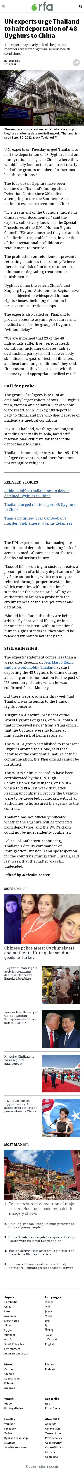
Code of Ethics (54, 1447)
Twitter (8, 1433)
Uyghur (8, 1330)
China (8, 1306)
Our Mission (52, 1428)
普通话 (49, 1302)
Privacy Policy (53, 1438)
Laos (7, 1311)
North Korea (11, 1320)
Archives (9, 1388)
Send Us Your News (16, 1447)
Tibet (7, 1325)
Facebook (10, 1428)
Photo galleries (13, 1408)
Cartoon (9, 1369)
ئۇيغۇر (48, 1334)
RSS (47, 1403)
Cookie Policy (53, 1442)
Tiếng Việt (51, 1339)
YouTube (9, 1424)
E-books (9, 1383)
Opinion (9, 1374)
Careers (50, 1452)
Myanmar (10, 1316)
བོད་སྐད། (49, 1330)
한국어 (49, 1316)
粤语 (47, 1306)
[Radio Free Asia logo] (42, 6)
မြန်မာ (48, 1311)
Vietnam (9, 1334)
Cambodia (10, 1302)
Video (8, 1403)
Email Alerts (52, 1408)
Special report (12, 1378)
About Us (50, 1424)
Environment (12, 1349)
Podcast (50, 1369)
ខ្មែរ (46, 1325)
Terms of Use (53, 1433)
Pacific (8, 1339)
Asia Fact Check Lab (16, 1353)
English (50, 1344)
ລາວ (47, 1320)
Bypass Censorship (16, 1438)
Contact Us (52, 1456)
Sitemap (9, 1442)
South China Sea (14, 1344)
